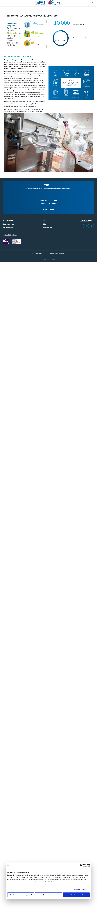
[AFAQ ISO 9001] (6, 241)
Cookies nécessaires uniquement (21, 895)
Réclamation (47, 227)
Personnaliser (47, 895)
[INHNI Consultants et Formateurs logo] (40, 3)
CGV (44, 224)
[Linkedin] (92, 226)
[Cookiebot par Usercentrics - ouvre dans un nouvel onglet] (81, 865)
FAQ (44, 220)
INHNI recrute (8, 227)
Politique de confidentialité (57, 253)
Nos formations (8, 220)
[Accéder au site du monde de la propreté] (54, 3)
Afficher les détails (80, 889)
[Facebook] (82, 226)
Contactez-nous (8, 224)
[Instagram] (87, 226)
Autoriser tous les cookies (76, 895)
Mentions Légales (37, 253)
